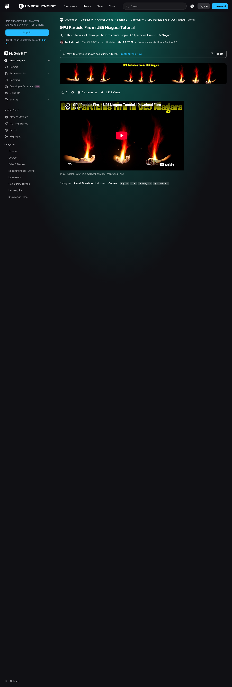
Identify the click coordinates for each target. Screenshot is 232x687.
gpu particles (161, 183)
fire (133, 183)
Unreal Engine (105, 19)
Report (219, 53)
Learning (122, 19)
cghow (124, 183)
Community (87, 19)
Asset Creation (83, 183)
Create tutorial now (131, 53)
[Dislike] (73, 92)
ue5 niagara (145, 183)
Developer (71, 19)
